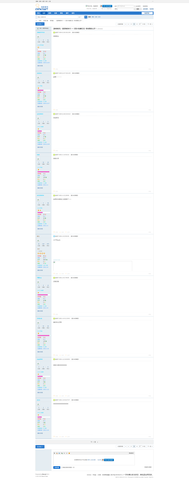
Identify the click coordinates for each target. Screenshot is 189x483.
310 (43, 244)
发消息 (41, 65)
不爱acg (39, 277)
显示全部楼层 (75, 32)
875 (48, 244)
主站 (38, 13)
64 (38, 244)
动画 (55, 13)
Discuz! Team (45, 476)
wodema (39, 73)
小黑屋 (99, 475)
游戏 (40, 1)
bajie (38, 154)
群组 (61, 13)
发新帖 (39, 24)
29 (48, 162)
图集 (37, 1)
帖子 (80, 17)
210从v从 (39, 318)
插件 (67, 13)
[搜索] (85, 17)
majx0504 (40, 359)
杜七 (38, 236)
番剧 (93, 17)
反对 (68, 232)
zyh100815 (40, 114)
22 (48, 81)
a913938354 (40, 195)
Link (62, 453)
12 (48, 285)
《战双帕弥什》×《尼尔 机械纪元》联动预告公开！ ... (70, 20)
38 (48, 203)
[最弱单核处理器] (38, 28)
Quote (64, 453)
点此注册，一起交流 (148, 9)
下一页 (149, 24)
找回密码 (145, 6)
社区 (44, 13)
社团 (43, 1)
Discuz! (44, 474)
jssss (38, 400)
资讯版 (52, 20)
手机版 (94, 475)
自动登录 (138, 6)
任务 (46, 1)
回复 (57, 69)
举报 (150, 69)
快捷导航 (146, 13)
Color (57, 453)
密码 (116, 9)
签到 (73, 13)
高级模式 (131, 453)
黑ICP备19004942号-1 (117, 475)
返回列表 (120, 24)
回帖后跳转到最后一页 (68, 467)
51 (48, 40)
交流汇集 (45, 20)
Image (59, 453)
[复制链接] (100, 28)
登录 (89, 460)
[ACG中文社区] (41, 7)
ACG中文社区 (36, 20)
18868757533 (41, 32)
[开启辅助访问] (150, 1)
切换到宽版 (153, 1)
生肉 (99, 17)
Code (67, 453)
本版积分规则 (147, 467)
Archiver (89, 475)
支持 (62, 232)
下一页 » (94, 442)
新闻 (49, 13)
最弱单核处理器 (47, 28)
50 (43, 162)
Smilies (69, 453)
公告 (49, 1)
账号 (116, 6)
